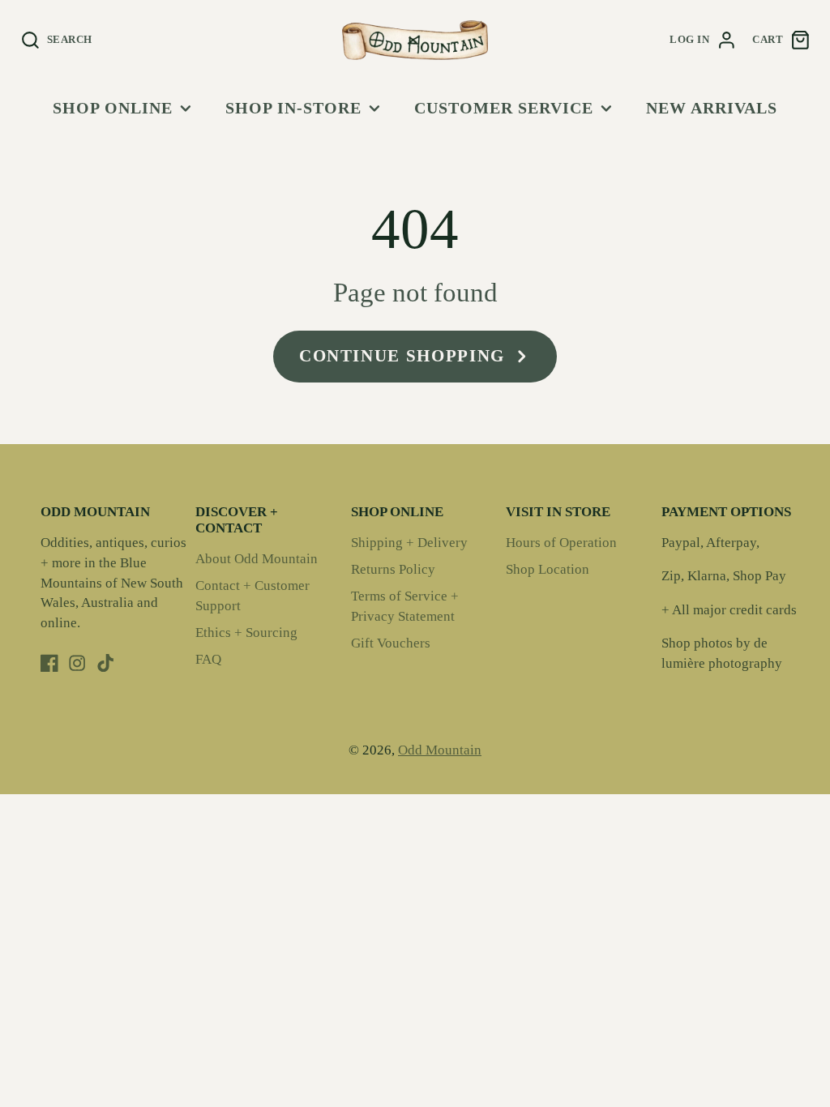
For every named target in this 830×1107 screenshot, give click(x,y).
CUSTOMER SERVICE (503, 108)
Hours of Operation (561, 542)
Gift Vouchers (390, 643)
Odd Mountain (439, 750)
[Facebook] (49, 663)
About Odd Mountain (256, 558)
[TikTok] (105, 663)
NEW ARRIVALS (711, 108)
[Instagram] (77, 663)
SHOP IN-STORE (293, 108)
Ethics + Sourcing (246, 632)
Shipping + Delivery (409, 542)
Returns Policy (393, 569)
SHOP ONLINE (113, 108)
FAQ (208, 659)
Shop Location (547, 569)
